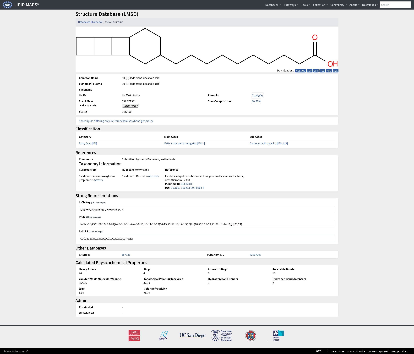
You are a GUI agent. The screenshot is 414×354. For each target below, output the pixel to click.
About (353, 5)
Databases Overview (90, 22)
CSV (316, 70)
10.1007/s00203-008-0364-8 (187, 188)
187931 (126, 254)
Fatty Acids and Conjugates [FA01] (184, 143)
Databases (272, 5)
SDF (309, 70)
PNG (329, 70)
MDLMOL (300, 70)
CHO (257, 95)
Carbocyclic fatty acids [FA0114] (269, 143)
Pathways (290, 5)
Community (337, 5)
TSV (322, 70)
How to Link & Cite (356, 351)
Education (319, 5)
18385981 (186, 184)
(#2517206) (153, 176)
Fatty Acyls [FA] (88, 143)
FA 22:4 (256, 101)
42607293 (255, 254)
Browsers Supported (378, 351)
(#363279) (98, 180)
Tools (304, 5)
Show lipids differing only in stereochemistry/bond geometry (116, 121)
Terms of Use (338, 351)
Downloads (369, 5)
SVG (335, 70)
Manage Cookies (400, 351)
